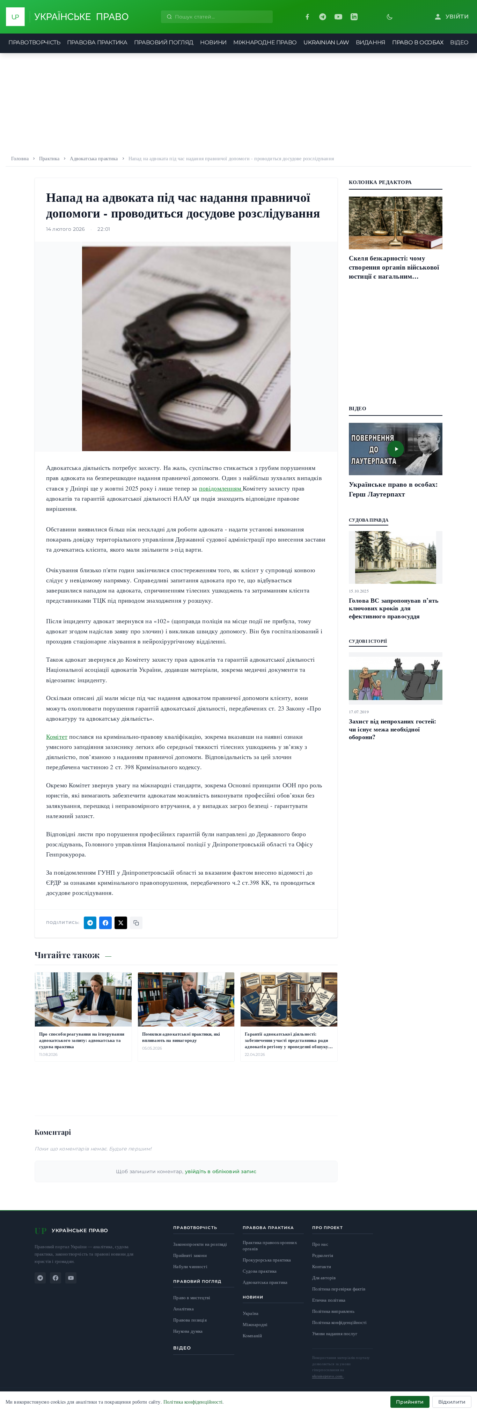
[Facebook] (307, 17)
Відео (182, 1348)
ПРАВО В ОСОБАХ (417, 42)
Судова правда (368, 519)
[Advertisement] (238, 102)
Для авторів (324, 1277)
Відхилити (451, 1402)
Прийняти (410, 1402)
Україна (250, 1313)
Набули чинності (190, 1267)
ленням (232, 488)
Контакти (321, 1266)
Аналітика (183, 1309)
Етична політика (328, 1300)
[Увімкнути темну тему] (389, 16)
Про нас (320, 1244)
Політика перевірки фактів (339, 1289)
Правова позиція (189, 1320)
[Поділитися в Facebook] (105, 923)
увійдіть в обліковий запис (220, 1171)
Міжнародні (255, 1324)
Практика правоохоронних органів (270, 1246)
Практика (49, 158)
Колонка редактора (380, 182)
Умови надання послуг (334, 1333)
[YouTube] (338, 17)
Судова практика (260, 1271)
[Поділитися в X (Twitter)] (121, 923)
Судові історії (368, 641)
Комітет (56, 736)
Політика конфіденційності (339, 1322)
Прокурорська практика (267, 1260)
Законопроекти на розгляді (200, 1244)
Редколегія (322, 1255)
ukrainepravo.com (328, 1375)
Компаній (252, 1335)
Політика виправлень (333, 1311)
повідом (210, 488)
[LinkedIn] (354, 17)
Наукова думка (188, 1331)
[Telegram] (323, 17)
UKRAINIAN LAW (326, 42)
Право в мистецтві (191, 1298)
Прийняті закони (189, 1255)
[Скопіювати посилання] (136, 923)
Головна (20, 158)
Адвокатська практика (94, 158)
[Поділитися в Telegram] (90, 923)
